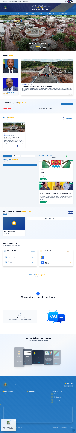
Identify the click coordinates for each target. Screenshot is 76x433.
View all (70, 212)
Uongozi (20, 1)
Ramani (71, 427)
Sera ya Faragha (54, 427)
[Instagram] (68, 386)
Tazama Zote (33, 251)
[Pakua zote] (33, 257)
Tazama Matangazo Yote (20, 164)
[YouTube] (71, 386)
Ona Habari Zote (68, 118)
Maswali (5, 1)
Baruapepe (26, 1)
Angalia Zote (69, 155)
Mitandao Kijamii (13, 1)
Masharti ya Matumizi (63, 427)
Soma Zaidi (20, 145)
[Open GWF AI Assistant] (73, 430)
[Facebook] (65, 386)
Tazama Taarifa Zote (68, 103)
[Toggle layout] (15, 420)
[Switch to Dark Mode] (66, 1)
